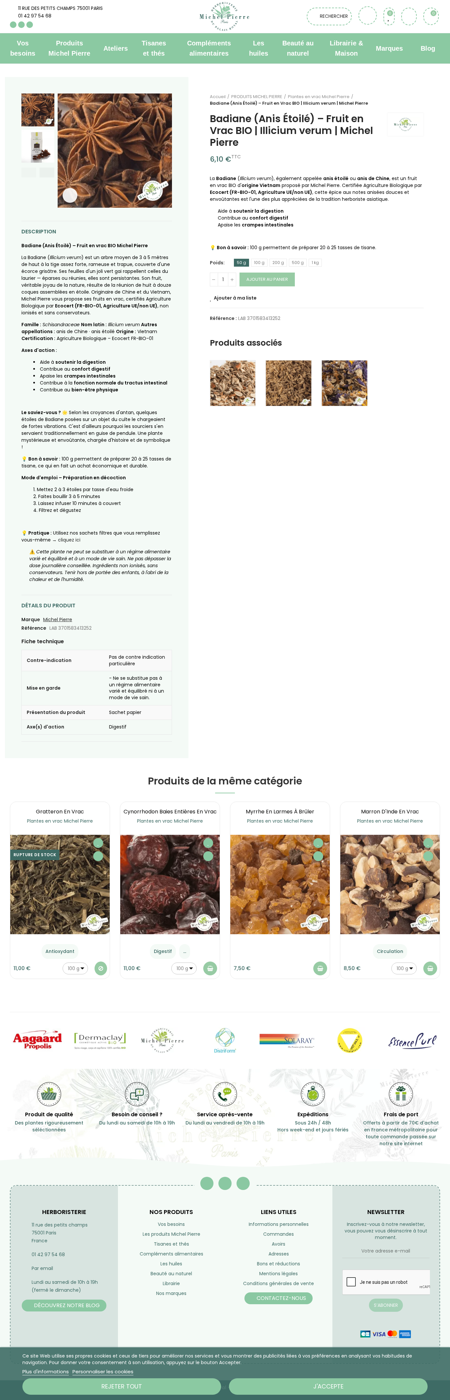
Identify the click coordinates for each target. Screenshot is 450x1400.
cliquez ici (69, 540)
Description (38, 231)
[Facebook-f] (206, 1183)
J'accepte (328, 1386)
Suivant (419, 100)
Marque (30, 619)
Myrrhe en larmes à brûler (280, 811)
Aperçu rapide (98, 856)
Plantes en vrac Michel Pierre (60, 821)
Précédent (402, 100)
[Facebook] (13, 24)
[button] (28, 172)
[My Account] (409, 16)
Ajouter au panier (267, 279)
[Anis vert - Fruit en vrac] (288, 383)
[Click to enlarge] (70, 195)
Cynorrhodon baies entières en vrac (170, 811)
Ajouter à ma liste (235, 298)
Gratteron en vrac (60, 811)
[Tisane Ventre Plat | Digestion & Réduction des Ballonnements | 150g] (233, 383)
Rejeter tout (121, 1386)
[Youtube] (21, 24)
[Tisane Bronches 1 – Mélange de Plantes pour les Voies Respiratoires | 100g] (344, 383)
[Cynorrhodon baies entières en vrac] (170, 884)
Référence (33, 628)
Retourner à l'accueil (410, 100)
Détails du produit (48, 605)
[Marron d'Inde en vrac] (390, 884)
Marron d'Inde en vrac (390, 811)
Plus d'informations (45, 1371)
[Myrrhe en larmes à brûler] (280, 884)
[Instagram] (29, 24)
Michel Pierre (57, 619)
